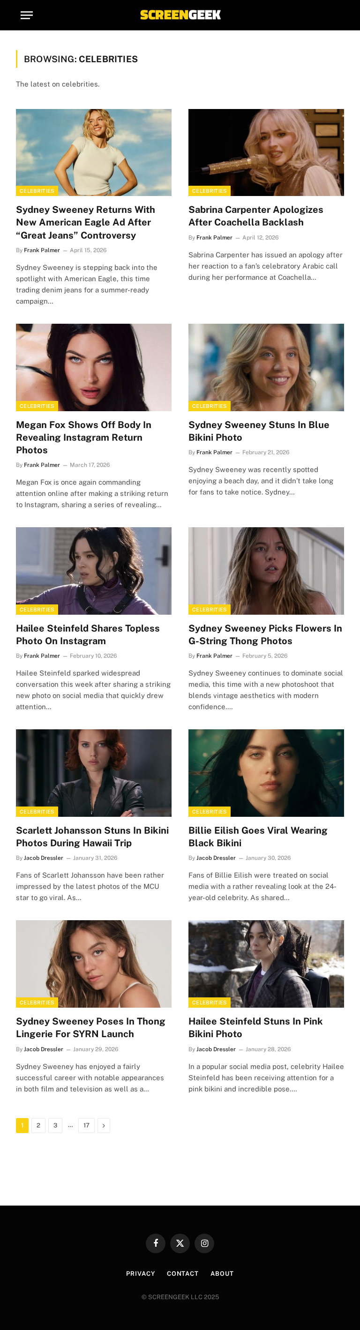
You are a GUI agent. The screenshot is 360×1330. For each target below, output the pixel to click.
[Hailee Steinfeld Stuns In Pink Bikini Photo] (266, 964)
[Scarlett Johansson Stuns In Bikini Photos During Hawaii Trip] (94, 773)
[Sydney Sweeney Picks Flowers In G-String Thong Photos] (266, 571)
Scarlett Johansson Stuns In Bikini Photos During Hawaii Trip (92, 837)
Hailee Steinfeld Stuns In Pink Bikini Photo (255, 1027)
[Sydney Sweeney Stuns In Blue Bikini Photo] (266, 367)
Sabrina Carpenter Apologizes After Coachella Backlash (255, 216)
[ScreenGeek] (180, 15)
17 (86, 1125)
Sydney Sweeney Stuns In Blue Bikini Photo (259, 431)
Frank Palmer (42, 250)
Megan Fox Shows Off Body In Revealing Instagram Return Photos (83, 437)
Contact (183, 1273)
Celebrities (37, 191)
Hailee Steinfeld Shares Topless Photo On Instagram (88, 635)
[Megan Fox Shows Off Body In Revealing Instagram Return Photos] (94, 367)
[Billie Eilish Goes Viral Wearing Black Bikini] (266, 773)
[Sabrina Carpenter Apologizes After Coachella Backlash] (266, 152)
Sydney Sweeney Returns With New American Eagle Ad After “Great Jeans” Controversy (85, 222)
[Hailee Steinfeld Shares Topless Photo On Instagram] (94, 571)
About (222, 1273)
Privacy (140, 1273)
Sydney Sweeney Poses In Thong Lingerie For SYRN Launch (90, 1027)
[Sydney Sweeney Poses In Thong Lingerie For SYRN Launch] (94, 964)
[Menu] (27, 15)
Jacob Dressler (43, 858)
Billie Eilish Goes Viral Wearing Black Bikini (258, 837)
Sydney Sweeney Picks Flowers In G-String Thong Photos (265, 635)
